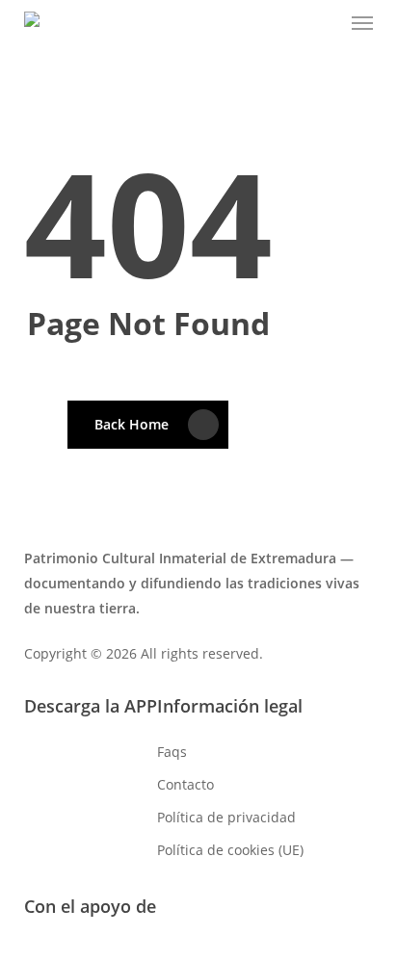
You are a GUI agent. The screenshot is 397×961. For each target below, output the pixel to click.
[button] (362, 23)
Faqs (172, 751)
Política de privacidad (226, 817)
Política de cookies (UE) (230, 850)
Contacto (185, 784)
